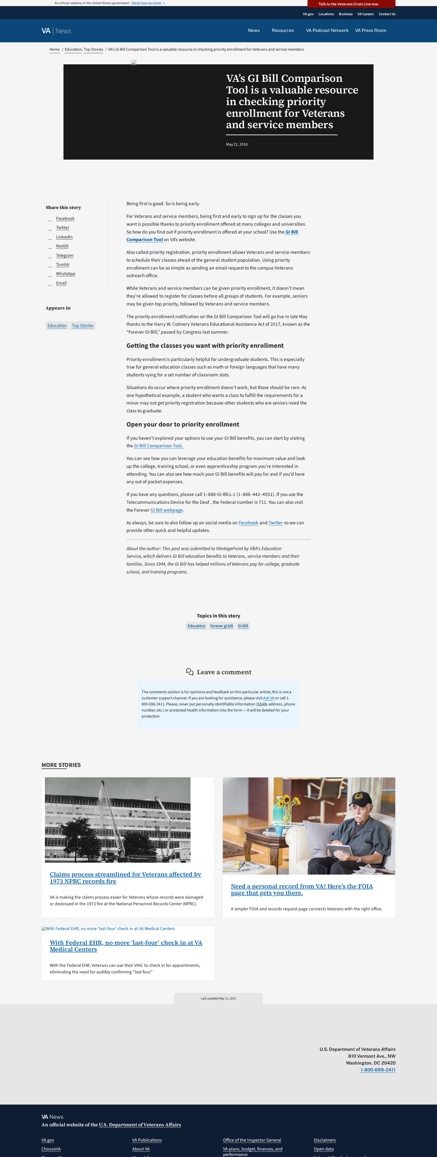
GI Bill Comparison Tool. (159, 445)
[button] (394, 31)
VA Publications (147, 1140)
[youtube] (334, 1039)
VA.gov (47, 1140)
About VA (141, 1149)
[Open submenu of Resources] (297, 30)
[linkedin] (383, 1039)
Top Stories (83, 325)
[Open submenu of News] (263, 30)
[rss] (353, 1039)
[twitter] (343, 1039)
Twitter (276, 522)
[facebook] (363, 1039)
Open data (324, 1149)
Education (57, 325)
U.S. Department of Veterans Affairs (140, 1124)
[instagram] (373, 1039)
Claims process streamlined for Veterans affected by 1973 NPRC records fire (125, 877)
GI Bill (243, 626)
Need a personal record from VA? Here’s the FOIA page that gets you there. (302, 889)
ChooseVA (51, 1149)
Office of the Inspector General (252, 1140)
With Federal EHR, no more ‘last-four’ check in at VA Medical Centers (126, 945)
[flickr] (393, 1039)
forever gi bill (221, 626)
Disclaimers (325, 1140)
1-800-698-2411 (378, 1069)
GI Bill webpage (167, 510)
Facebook (248, 522)
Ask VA (268, 698)
